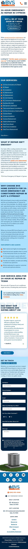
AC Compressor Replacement (12, 100)
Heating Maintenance (9, 121)
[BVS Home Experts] (8, 3)
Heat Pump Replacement (10, 129)
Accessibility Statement (14, 532)
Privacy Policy (15, 445)
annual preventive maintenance (13, 37)
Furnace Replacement (9, 119)
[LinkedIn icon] (7, 480)
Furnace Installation (9, 116)
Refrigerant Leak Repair (10, 105)
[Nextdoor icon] (20, 480)
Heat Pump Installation (9, 126)
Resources (14, 522)
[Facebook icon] (11, 475)
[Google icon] (4, 475)
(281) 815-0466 (15, 492)
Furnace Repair (7, 113)
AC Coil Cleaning (8, 98)
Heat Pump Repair (8, 124)
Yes (5, 416)
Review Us (14, 524)
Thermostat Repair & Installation (12, 108)
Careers (14, 519)
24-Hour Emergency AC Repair (12, 84)
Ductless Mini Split (8, 103)
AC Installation (7, 90)
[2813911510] (21, 3)
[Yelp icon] (14, 480)
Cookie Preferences (14, 546)
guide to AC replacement (18, 160)
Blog (14, 529)
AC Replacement (8, 95)
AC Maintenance (8, 92)
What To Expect (14, 527)
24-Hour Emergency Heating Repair (13, 111)
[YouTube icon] (23, 475)
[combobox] (14, 408)
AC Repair (6, 87)
